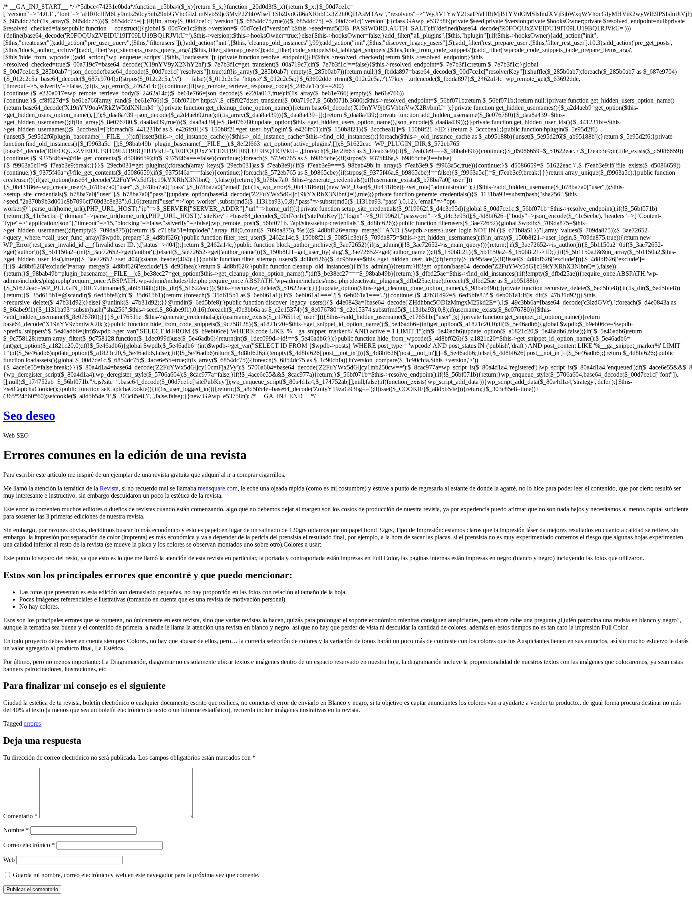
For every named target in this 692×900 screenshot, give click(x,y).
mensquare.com (217, 488)
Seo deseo (29, 415)
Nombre (16, 830)
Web (9, 859)
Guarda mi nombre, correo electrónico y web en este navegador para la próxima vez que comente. (136, 875)
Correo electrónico (29, 844)
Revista (109, 488)
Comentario (20, 816)
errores (32, 723)
